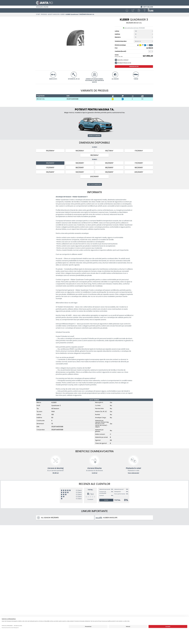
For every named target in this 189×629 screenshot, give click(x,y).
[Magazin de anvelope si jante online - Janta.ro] (94, 3)
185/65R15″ (139, 167)
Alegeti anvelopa (54, 14)
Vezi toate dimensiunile (94, 184)
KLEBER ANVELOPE (110, 517)
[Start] (127, 10)
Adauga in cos (134, 66)
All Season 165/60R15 (50, 517)
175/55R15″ (139, 163)
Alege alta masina (94, 135)
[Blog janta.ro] (151, 10)
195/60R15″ (109, 172)
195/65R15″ (80, 163)
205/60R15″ (138, 172)
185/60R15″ (109, 167)
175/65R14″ (139, 151)
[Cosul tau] (133, 10)
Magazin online (42, 7)
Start (38, 14)
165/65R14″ (80, 151)
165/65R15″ (109, 163)
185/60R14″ (94, 155)
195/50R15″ (50, 172)
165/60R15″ (50, 163)
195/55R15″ (80, 172)
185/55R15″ (80, 167)
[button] (139, 10)
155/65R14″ (50, 151)
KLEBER (62, 14)
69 (142, 99)
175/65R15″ (50, 167)
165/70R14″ (109, 151)
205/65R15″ (94, 176)
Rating (106, 500)
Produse (44, 14)
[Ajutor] (145, 10)
